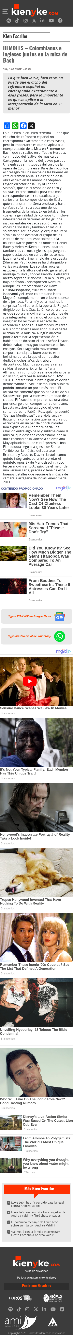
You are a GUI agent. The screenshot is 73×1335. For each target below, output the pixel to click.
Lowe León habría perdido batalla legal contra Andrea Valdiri (37, 1204)
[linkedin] (42, 21)
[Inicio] (34, 10)
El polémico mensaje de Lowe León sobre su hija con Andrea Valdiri (34, 1223)
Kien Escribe (15, 36)
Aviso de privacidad (36, 1271)
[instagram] (26, 21)
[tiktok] (17, 21)
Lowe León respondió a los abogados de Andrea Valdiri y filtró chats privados (38, 1213)
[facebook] (60, 21)
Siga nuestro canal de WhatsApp (30, 636)
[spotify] (8, 21)
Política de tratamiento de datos (36, 1277)
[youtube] (51, 21)
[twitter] (34, 21)
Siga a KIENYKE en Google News (30, 616)
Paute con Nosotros (36, 1286)
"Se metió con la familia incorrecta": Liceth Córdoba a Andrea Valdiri (35, 1233)
